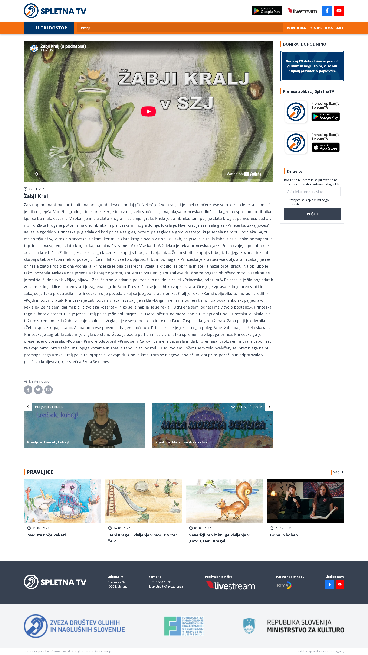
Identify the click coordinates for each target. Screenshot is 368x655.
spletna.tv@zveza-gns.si (168, 586)
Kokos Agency (335, 651)
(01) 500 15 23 (162, 582)
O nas (315, 27)
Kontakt (334, 27)
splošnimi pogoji (319, 200)
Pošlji (312, 214)
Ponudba (296, 27)
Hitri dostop (51, 28)
